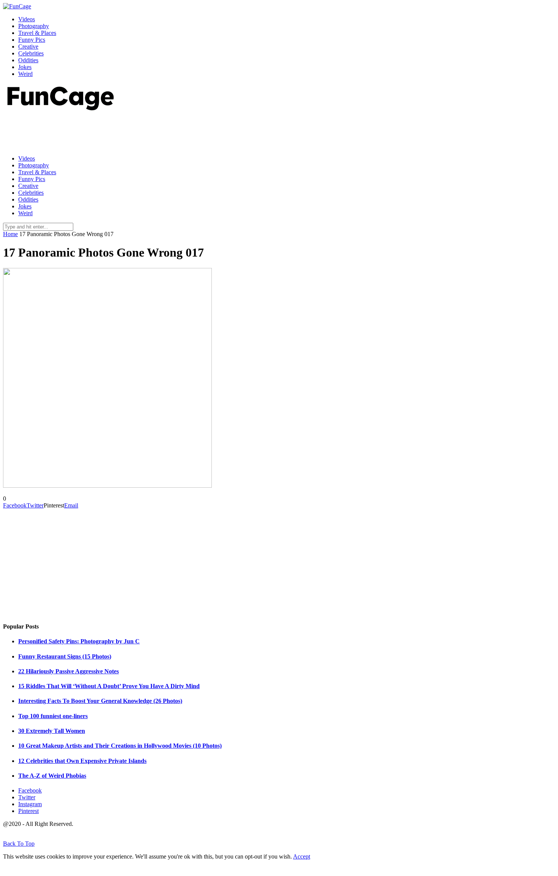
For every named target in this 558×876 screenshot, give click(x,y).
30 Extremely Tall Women (51, 731)
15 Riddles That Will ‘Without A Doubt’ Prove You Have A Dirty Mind (109, 686)
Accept (301, 856)
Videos (26, 19)
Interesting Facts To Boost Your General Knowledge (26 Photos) (100, 701)
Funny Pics (31, 39)
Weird (25, 74)
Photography (33, 26)
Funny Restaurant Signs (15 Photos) (64, 656)
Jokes (25, 67)
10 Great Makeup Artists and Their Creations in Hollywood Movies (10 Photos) (120, 745)
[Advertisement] (141, 130)
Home (10, 234)
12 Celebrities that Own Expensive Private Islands (82, 761)
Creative (28, 46)
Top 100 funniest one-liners (53, 716)
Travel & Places (37, 33)
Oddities (28, 60)
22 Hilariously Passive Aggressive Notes (68, 671)
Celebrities (31, 53)
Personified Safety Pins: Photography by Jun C (79, 641)
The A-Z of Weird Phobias (52, 775)
